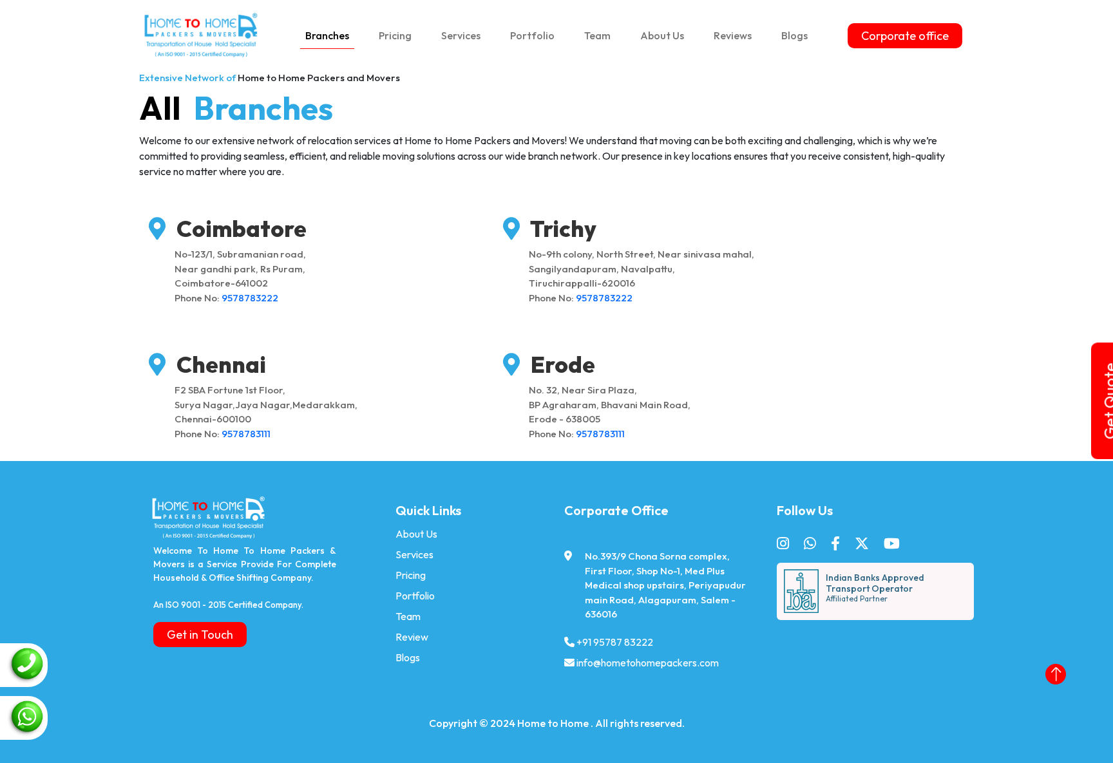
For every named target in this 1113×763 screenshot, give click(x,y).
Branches (327, 35)
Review (411, 636)
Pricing (395, 35)
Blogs (794, 35)
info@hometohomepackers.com (647, 662)
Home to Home (554, 723)
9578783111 (246, 434)
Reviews (733, 35)
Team (597, 35)
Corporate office (905, 35)
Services (460, 35)
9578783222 (250, 298)
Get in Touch (200, 634)
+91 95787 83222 (614, 642)
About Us (662, 35)
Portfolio (532, 35)
